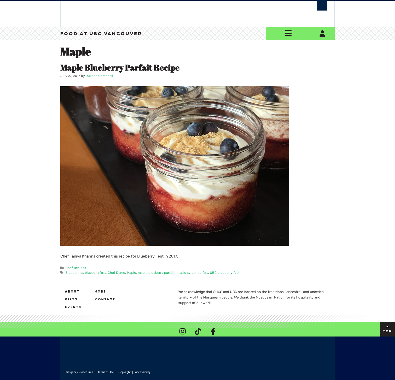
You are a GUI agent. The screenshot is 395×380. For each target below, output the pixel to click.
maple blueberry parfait (156, 273)
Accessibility (142, 372)
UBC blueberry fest (225, 273)
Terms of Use (106, 372)
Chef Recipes (75, 268)
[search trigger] (322, 6)
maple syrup (186, 273)
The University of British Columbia (73, 14)
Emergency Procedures (78, 372)
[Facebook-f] (213, 331)
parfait (203, 273)
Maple (131, 273)
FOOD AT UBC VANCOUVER (101, 34)
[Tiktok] (198, 331)
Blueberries (74, 273)
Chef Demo (116, 273)
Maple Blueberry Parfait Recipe (120, 67)
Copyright (124, 372)
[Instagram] (183, 331)
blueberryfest (95, 273)
